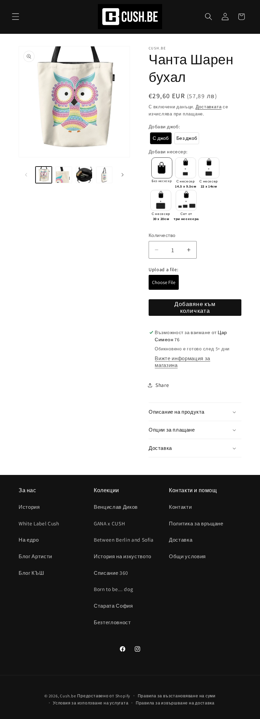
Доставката (209, 107)
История (29, 506)
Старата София (113, 605)
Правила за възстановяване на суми (177, 695)
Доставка (180, 539)
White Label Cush (39, 523)
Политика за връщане (196, 523)
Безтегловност (112, 622)
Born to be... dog (113, 589)
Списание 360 (111, 572)
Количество (162, 235)
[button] (15, 16)
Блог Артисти (35, 556)
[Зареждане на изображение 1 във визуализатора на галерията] (44, 175)
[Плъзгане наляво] (26, 175)
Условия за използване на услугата (90, 702)
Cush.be (68, 695)
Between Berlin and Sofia (124, 539)
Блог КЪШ (31, 572)
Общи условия (187, 556)
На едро (29, 539)
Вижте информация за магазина (182, 361)
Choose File (163, 282)
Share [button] (162, 385)
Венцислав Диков (116, 506)
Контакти (180, 506)
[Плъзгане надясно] (122, 175)
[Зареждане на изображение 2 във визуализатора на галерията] (64, 175)
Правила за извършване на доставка (175, 702)
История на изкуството (122, 556)
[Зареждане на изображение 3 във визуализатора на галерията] (84, 175)
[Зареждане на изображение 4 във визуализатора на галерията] (104, 175)
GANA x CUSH (109, 523)
